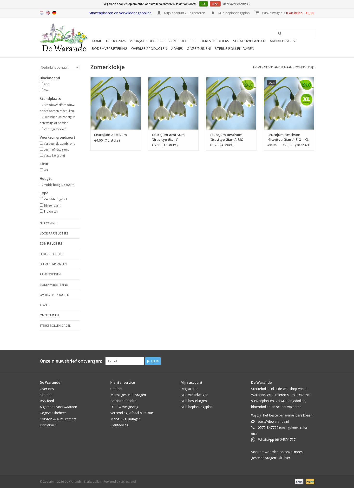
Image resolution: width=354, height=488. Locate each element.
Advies (177, 48)
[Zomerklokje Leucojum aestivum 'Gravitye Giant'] (173, 103)
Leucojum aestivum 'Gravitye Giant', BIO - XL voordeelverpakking (288, 137)
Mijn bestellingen (194, 400)
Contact (116, 388)
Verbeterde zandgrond (59, 144)
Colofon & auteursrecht (58, 419)
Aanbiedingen (282, 41)
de (54, 13)
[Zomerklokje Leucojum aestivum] (115, 103)
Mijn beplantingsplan (197, 406)
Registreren (189, 388)
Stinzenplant (52, 205)
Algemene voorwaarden (58, 406)
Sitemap (46, 394)
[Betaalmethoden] (298, 481)
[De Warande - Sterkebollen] (65, 37)
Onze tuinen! (199, 48)
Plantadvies (119, 425)
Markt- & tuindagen (125, 419)
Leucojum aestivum (110, 134)
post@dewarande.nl (273, 421)
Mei (46, 90)
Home (97, 41)
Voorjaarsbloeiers (147, 41)
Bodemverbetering (109, 48)
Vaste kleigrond (54, 156)
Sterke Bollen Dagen (234, 48)
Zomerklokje (304, 67)
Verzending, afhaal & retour (131, 412)
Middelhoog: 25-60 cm (59, 185)
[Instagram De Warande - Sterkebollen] (310, 361)
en (48, 13)
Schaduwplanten (249, 41)
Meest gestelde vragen (128, 394)
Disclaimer (48, 425)
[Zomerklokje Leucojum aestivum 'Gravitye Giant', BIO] (231, 103)
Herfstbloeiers (215, 41)
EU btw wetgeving (124, 406)
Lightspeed (128, 482)
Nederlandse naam (278, 67)
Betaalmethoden (123, 400)
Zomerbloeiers (183, 41)
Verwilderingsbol (55, 199)
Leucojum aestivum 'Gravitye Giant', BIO (226, 137)
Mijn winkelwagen (194, 394)
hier (287, 457)
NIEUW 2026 (116, 41)
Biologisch (51, 211)
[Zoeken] (280, 34)
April (47, 84)
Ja (203, 4)
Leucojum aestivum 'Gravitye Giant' (168, 137)
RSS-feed (47, 400)
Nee (215, 4)
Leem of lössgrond (57, 150)
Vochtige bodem (55, 129)
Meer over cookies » (236, 4)
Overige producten (149, 48)
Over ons (47, 388)
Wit (46, 170)
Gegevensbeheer (53, 412)
